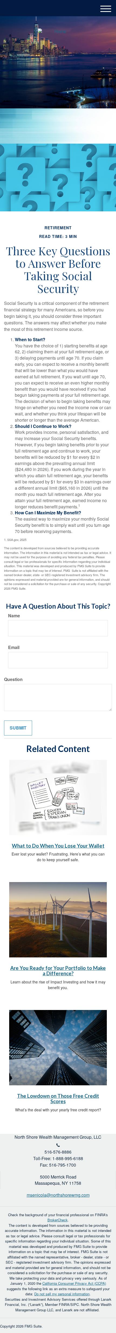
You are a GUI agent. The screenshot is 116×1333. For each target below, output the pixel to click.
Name (14, 616)
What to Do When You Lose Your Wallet (58, 846)
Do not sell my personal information (62, 1293)
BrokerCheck (57, 1219)
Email (13, 647)
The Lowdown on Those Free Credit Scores (58, 1099)
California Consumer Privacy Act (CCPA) (74, 1283)
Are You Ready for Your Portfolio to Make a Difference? (58, 971)
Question (13, 679)
